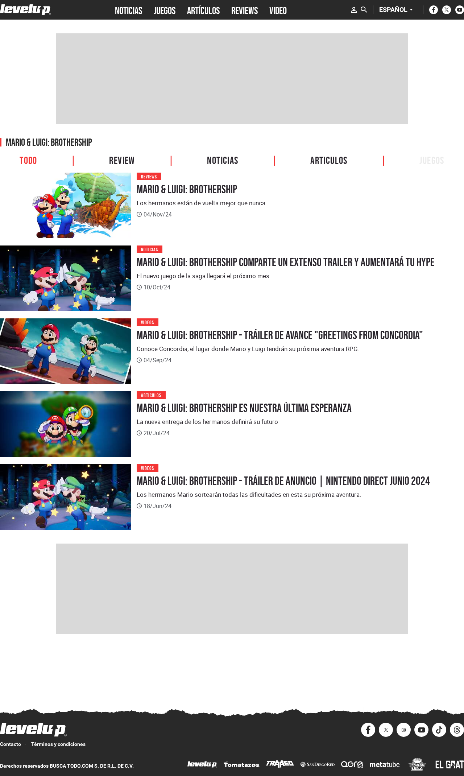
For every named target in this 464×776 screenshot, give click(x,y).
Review (122, 159)
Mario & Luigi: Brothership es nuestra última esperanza (244, 408)
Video (278, 9)
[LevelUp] (202, 765)
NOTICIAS (128, 9)
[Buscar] (364, 10)
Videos (147, 322)
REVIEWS (244, 9)
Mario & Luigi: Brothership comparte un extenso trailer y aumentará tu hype (286, 262)
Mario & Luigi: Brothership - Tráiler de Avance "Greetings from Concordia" (280, 335)
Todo (28, 159)
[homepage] (25, 9)
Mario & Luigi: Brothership (187, 189)
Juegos (431, 159)
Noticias (222, 159)
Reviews (149, 176)
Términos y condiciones (58, 744)
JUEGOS (164, 9)
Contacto (10, 744)
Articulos (329, 159)
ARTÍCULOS (203, 9)
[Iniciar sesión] (354, 10)
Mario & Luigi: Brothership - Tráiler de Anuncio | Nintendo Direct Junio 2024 (283, 481)
